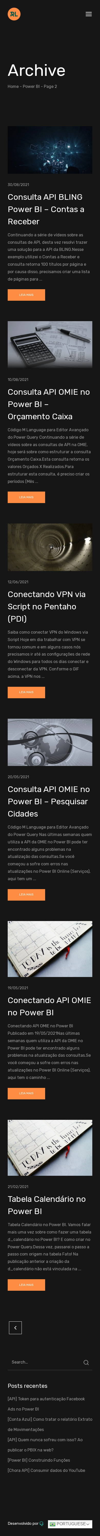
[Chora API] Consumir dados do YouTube (46, 1470)
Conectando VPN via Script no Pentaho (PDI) (47, 606)
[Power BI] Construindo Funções (39, 1460)
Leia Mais (26, 295)
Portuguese (71, 1524)
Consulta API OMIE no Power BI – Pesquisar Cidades (49, 801)
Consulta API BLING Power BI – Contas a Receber (46, 209)
